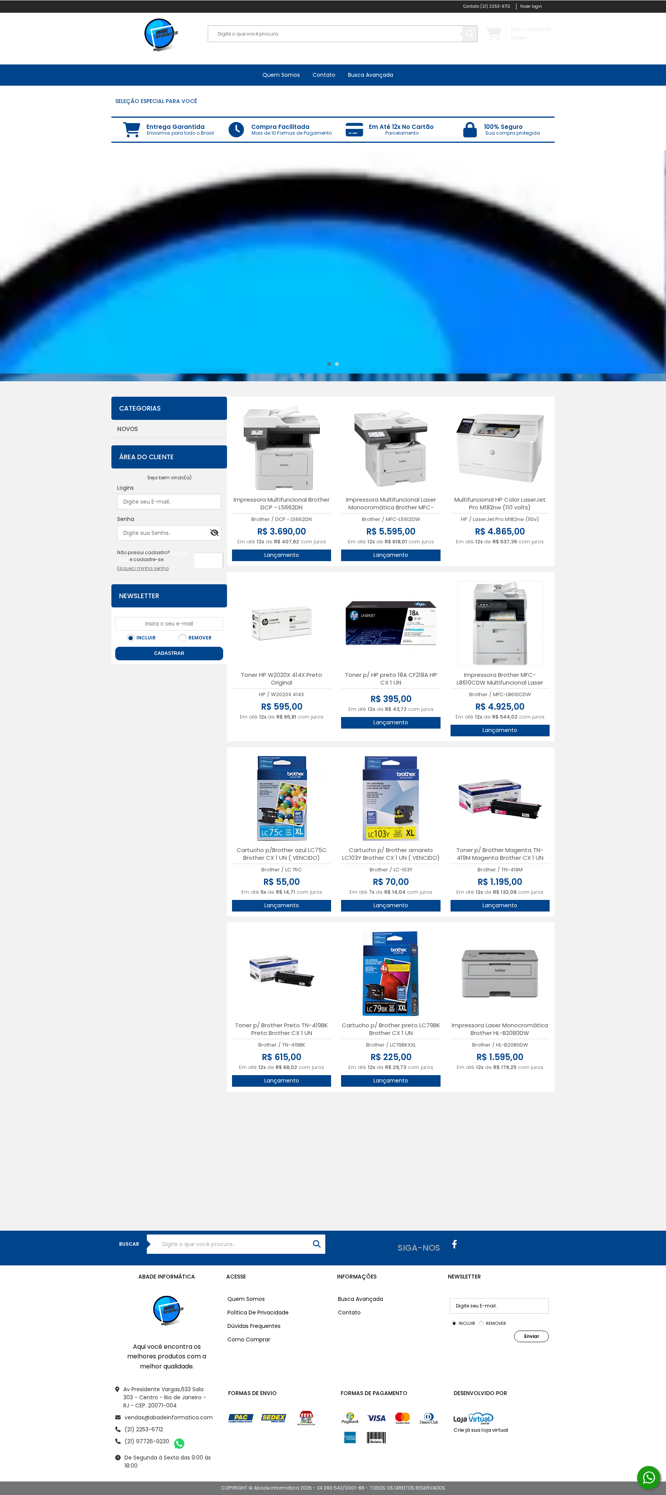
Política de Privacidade (258, 1312)
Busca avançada (370, 75)
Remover (200, 637)
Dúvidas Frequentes (254, 1326)
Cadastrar (169, 653)
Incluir (146, 637)
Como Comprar (248, 1339)
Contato (324, 75)
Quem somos (281, 75)
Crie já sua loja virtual (481, 1430)
